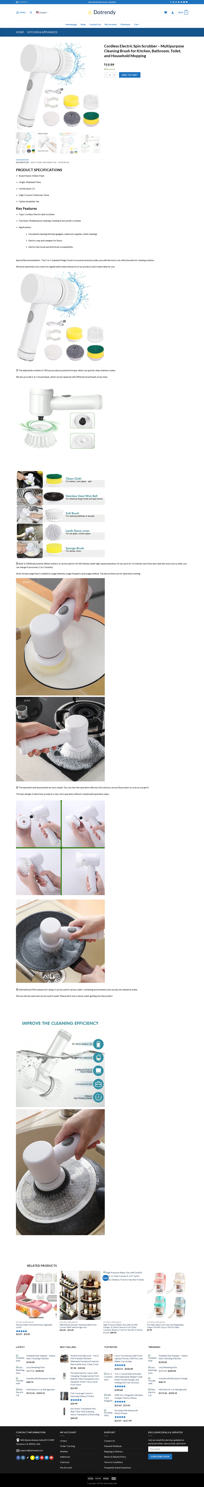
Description (22, 162)
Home (20, 32)
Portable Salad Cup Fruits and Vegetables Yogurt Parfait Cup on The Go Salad (165, 1326)
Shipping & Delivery (113, 1451)
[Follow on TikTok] (176, 2)
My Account (66, 1467)
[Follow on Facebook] (171, 2)
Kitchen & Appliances (42, 32)
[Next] (94, 86)
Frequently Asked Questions (117, 1467)
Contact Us (95, 24)
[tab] (22, 162)
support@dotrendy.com (31, 1450)
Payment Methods (113, 1446)
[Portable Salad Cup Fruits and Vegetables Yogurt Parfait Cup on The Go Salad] (167, 1295)
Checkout (125, 24)
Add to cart (130, 75)
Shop (83, 24)
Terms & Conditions (113, 1462)
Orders (63, 1440)
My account (111, 24)
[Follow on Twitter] (181, 2)
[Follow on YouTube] (186, 2)
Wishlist (64, 1451)
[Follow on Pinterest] (184, 2)
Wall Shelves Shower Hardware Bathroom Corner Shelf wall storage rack (78, 1326)
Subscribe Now (160, 1456)
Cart (136, 24)
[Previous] (21, 86)
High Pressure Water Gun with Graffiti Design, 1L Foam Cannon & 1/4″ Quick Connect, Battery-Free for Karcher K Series (123, 1327)
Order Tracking (67, 1446)
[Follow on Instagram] (173, 2)
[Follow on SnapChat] (179, 2)
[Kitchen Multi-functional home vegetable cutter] (36, 1295)
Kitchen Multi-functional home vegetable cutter (34, 1326)
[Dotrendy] (102, 12)
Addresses (65, 1456)
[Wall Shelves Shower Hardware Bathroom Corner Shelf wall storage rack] (80, 1295)
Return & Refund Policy (115, 1456)
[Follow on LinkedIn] (46, 1458)
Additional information (43, 162)
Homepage (71, 24)
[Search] (31, 12)
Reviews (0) (63, 162)
